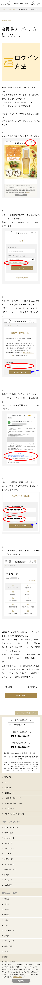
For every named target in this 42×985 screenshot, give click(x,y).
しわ (6, 920)
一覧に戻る (21, 695)
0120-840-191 (23, 747)
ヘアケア (7, 854)
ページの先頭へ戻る (27, 713)
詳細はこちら (17, 977)
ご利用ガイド (9, 793)
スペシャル (8, 880)
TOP (3, 9)
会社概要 (5, 957)
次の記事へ (32, 687)
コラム (6, 782)
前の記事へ (9, 687)
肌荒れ (6, 936)
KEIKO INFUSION (11, 828)
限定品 (6, 875)
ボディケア (8, 859)
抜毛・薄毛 (8, 946)
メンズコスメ (9, 864)
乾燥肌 (6, 899)
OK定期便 (8, 885)
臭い (6, 951)
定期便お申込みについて (13, 803)
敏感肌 (6, 915)
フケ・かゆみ (9, 941)
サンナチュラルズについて (14, 814)
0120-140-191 (23, 736)
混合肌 (6, 909)
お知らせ (12, 9)
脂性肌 (6, 904)
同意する (21, 981)
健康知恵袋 (8, 833)
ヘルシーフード (10, 869)
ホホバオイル (9, 838)
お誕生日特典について (12, 798)
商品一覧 (7, 777)
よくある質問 (9, 809)
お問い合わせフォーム (18, 725)
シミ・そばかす (10, 930)
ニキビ (6, 925)
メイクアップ (9, 848)
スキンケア (8, 843)
